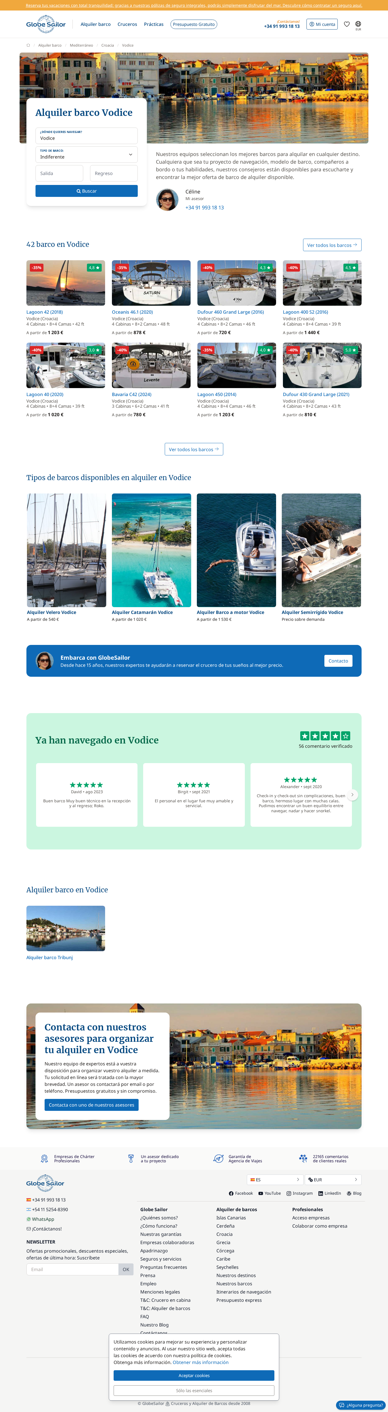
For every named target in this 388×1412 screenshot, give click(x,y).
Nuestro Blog (154, 1325)
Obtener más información (201, 1362)
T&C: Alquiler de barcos (165, 1308)
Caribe (223, 1259)
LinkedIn (333, 1193)
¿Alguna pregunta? (365, 1405)
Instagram (303, 1193)
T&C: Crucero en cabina (165, 1300)
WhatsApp (43, 1219)
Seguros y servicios (161, 1259)
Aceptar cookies (194, 1375)
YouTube (273, 1193)
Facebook (244, 1193)
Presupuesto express (239, 1300)
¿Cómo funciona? (158, 1226)
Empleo (148, 1283)
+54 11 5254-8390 (50, 1209)
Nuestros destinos (236, 1275)
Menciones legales (160, 1292)
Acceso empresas (311, 1218)
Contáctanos (154, 1333)
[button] (95, 24)
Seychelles (227, 1267)
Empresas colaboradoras (167, 1242)
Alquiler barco (50, 45)
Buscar (89, 191)
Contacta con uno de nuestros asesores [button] (91, 1105)
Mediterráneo (81, 45)
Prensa (147, 1275)
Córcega (225, 1251)
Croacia (107, 45)
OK (126, 1269)
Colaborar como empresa (319, 1226)
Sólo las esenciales (194, 1390)
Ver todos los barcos (330, 245)
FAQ (144, 1316)
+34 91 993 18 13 (204, 207)
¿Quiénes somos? (159, 1218)
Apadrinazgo (154, 1251)
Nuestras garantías (161, 1234)
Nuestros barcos (234, 1283)
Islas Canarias (231, 1218)
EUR (318, 1179)
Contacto (338, 661)
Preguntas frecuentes (163, 1267)
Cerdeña (225, 1226)
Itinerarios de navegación (243, 1292)
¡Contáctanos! (47, 1229)
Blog (357, 1193)
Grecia (223, 1242)
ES (258, 1179)
